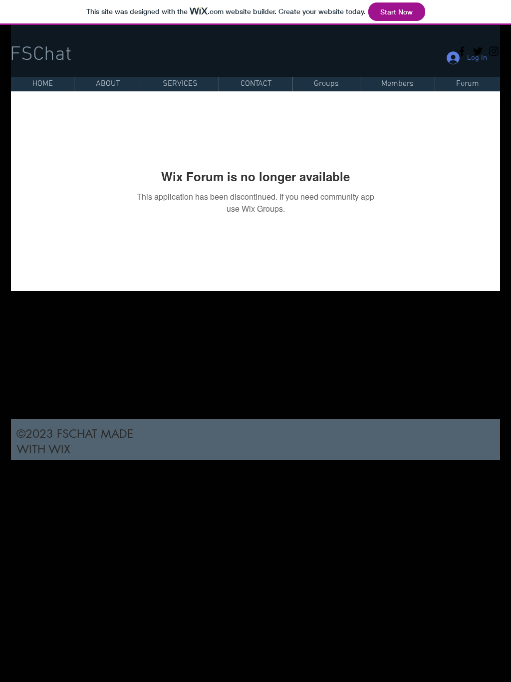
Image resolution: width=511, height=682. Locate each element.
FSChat (40, 55)
